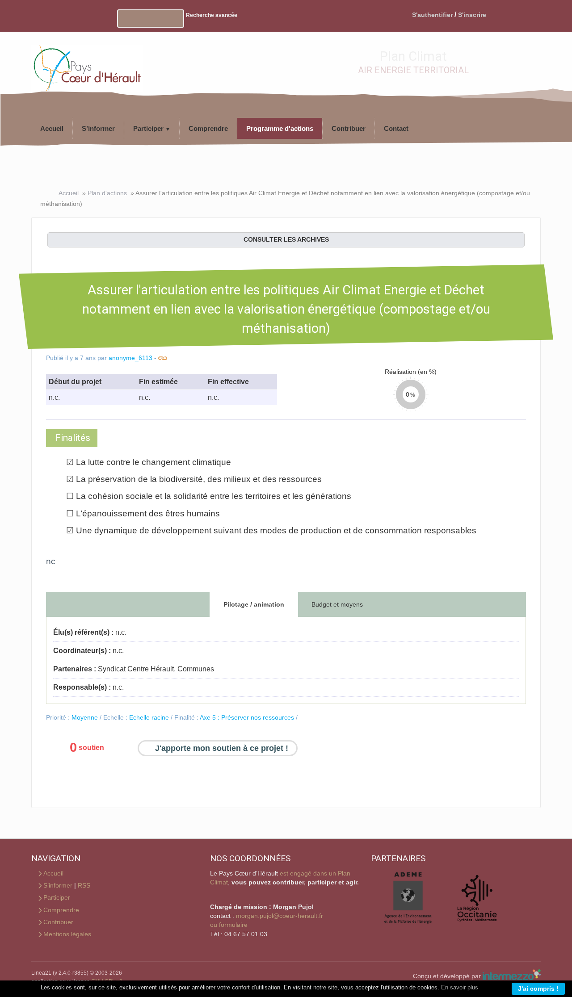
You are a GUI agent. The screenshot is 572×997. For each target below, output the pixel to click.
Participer (56, 897)
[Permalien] (163, 358)
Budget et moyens (337, 604)
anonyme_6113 (130, 358)
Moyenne (85, 717)
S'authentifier (432, 14)
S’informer (57, 885)
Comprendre (61, 910)
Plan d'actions (107, 193)
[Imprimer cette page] (100, 14)
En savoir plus (459, 987)
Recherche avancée (211, 15)
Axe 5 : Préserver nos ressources (247, 717)
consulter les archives (286, 239)
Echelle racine (149, 717)
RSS (84, 885)
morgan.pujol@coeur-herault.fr (279, 916)
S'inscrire (472, 14)
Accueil (69, 193)
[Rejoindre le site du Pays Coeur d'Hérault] (87, 63)
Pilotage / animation (253, 604)
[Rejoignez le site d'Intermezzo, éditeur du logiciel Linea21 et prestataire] (512, 976)
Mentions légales (67, 934)
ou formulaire (229, 925)
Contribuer (58, 922)
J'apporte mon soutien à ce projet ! (221, 748)
